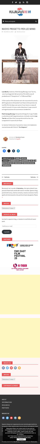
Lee (31, 160)
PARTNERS (5, 408)
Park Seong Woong (28, 163)
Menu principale (10, 21)
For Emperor (24, 160)
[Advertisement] (20, 294)
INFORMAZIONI (7, 402)
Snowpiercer (6, 165)
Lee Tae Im (10, 163)
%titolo (6, 177)
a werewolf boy (14, 160)
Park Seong (18, 163)
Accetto (21, 439)
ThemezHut (34, 442)
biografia (18, 139)
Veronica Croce (21, 32)
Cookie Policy (27, 437)
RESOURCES (6, 405)
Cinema (17, 158)
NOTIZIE (24, 158)
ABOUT (4, 399)
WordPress (16, 442)
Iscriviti (6, 232)
